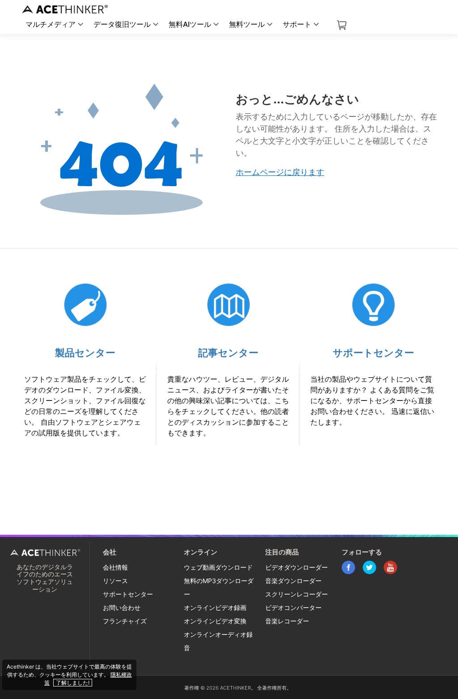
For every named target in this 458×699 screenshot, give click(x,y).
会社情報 (115, 567)
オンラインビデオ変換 (215, 621)
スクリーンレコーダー (296, 594)
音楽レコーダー (287, 621)
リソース (115, 580)
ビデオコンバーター (293, 607)
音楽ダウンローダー (293, 580)
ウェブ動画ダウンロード (218, 567)
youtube (390, 567)
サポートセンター (373, 352)
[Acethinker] (65, 9)
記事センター (228, 352)
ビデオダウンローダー (296, 567)
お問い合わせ (121, 607)
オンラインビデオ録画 (215, 607)
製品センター (85, 352)
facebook (348, 567)
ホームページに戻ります (280, 172)
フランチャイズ (125, 621)
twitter (369, 567)
